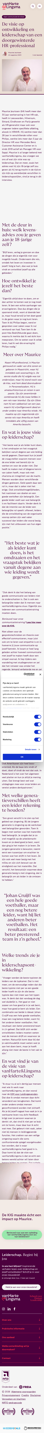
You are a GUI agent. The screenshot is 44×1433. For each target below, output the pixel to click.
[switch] (37, 724)
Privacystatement (11, 1395)
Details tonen (30, 749)
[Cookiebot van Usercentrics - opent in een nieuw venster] (25, 674)
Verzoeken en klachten (14, 1399)
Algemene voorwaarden (23, 1392)
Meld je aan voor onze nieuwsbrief (21, 1287)
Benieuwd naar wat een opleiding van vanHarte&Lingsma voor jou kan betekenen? (22, 1235)
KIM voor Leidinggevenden (24, 1094)
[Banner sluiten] (40, 674)
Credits (25, 1395)
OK (22, 757)
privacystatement (14, 708)
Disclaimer (35, 1395)
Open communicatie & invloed (14, 17)
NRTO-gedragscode (12, 1403)
